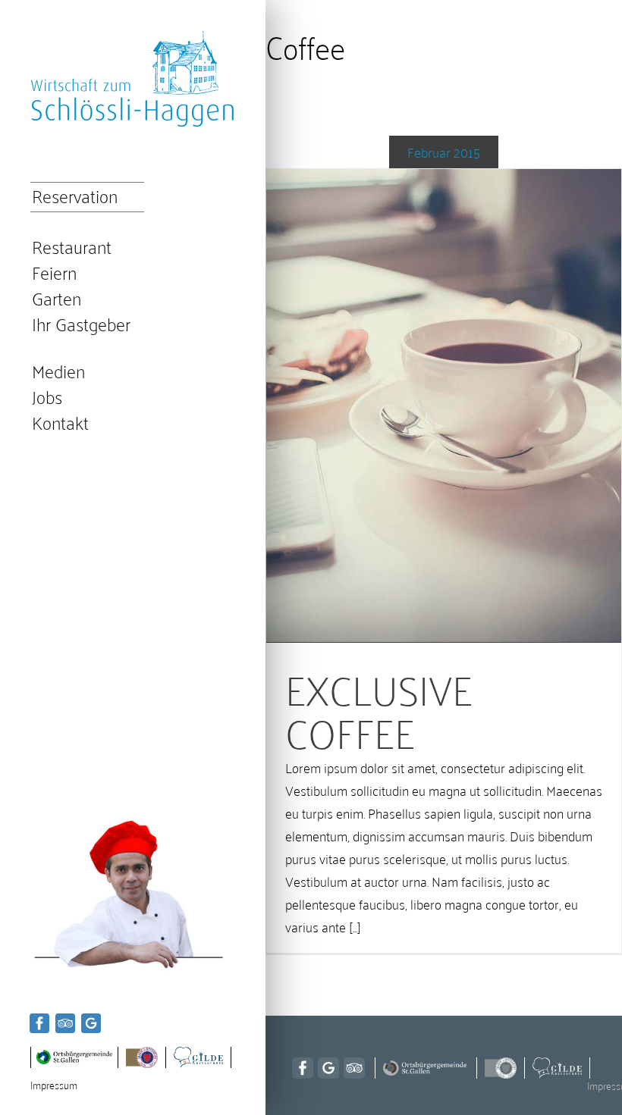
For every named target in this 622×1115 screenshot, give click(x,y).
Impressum (53, 1085)
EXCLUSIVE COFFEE (379, 709)
